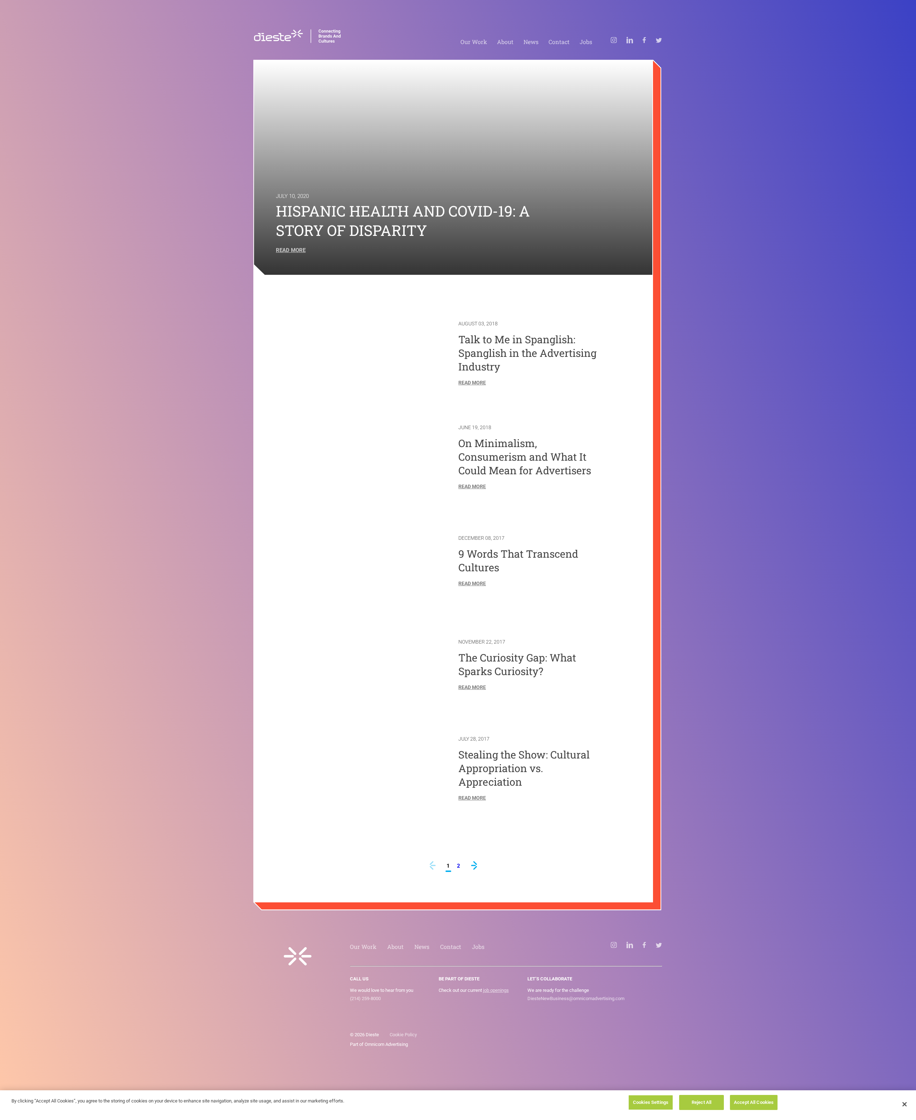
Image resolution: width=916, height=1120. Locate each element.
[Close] (904, 1104)
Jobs (586, 42)
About (505, 42)
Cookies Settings (650, 1102)
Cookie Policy (403, 1034)
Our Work (474, 42)
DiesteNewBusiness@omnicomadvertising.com (575, 998)
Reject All (701, 1102)
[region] (458, 1105)
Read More (291, 250)
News (531, 42)
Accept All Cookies (754, 1102)
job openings (496, 990)
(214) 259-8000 (365, 998)
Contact (559, 42)
